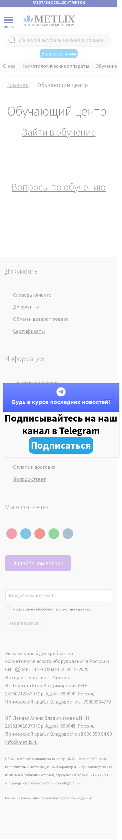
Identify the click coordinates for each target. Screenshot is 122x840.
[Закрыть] (108, 394)
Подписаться (61, 445)
